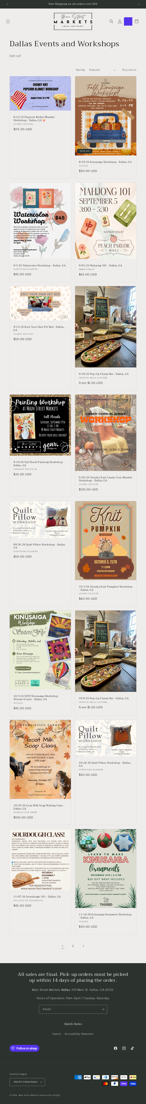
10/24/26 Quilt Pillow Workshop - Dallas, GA (105, 764)
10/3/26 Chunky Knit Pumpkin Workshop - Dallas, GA (106, 588)
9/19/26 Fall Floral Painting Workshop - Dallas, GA (38, 464)
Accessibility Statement (79, 1034)
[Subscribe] (103, 1009)
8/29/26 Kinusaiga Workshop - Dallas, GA (105, 162)
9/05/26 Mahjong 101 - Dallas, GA (100, 265)
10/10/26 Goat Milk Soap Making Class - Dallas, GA (39, 807)
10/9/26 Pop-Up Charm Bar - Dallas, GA (104, 698)
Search (56, 1034)
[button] (8, 21)
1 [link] (62, 946)
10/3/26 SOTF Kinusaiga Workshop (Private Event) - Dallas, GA (35, 698)
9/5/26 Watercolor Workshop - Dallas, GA (39, 265)
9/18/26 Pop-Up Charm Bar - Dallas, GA (104, 374)
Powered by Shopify (50, 1095)
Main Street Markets (29, 1095)
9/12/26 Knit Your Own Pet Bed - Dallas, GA (38, 329)
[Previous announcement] (7, 4)
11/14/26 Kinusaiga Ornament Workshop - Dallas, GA (105, 916)
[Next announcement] (138, 4)
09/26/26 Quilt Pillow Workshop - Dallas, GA (39, 546)
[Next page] (83, 946)
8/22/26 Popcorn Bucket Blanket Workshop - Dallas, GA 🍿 (34, 119)
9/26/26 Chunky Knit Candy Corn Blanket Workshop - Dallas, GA (105, 479)
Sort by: (80, 69)
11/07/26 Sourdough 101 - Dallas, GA (37, 896)
